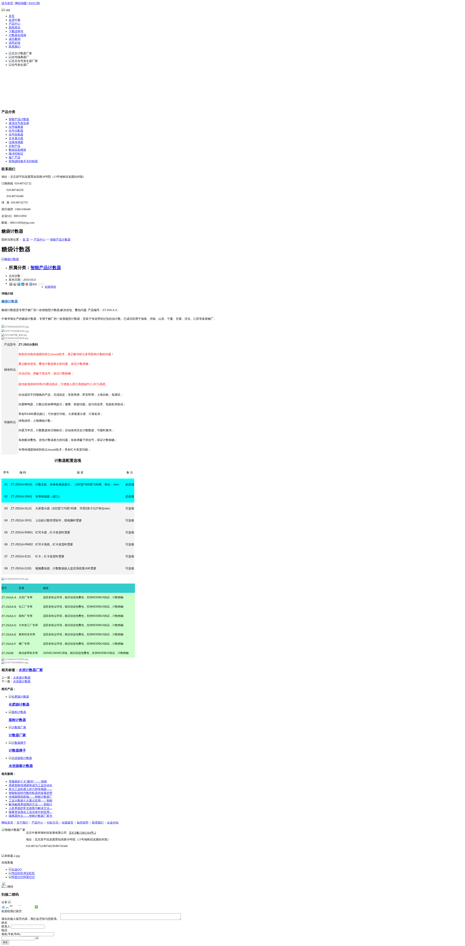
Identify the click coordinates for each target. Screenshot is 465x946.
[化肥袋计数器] (19, 696)
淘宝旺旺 (29, 873)
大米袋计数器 (22, 677)
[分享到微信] (36, 906)
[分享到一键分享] (7, 906)
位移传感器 (16, 142)
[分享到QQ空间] (11, 284)
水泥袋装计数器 (21, 766)
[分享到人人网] (23, 284)
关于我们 (22, 822)
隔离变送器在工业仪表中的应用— (30, 812)
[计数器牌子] (17, 742)
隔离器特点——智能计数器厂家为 (30, 815)
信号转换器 (16, 134)
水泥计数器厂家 (31, 670)
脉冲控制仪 (16, 153)
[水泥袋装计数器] (20, 758)
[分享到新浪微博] (15, 284)
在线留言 (67, 822)
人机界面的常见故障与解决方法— (30, 808)
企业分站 (113, 822)
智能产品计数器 (19, 119)
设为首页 (7, 3)
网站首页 (7, 822)
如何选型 (82, 822)
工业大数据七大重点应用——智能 (30, 800)
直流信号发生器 (19, 123)
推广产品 (14, 157)
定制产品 (14, 146)
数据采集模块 (17, 149)
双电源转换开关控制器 (23, 161)
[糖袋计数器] (10, 259)
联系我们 (14, 46)
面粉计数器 (17, 720)
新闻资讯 (14, 27)
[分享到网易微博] (27, 284)
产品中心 (14, 23)
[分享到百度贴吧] (23, 906)
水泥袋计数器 (22, 681)
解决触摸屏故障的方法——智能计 (30, 804)
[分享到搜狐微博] (28, 906)
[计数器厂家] (17, 727)
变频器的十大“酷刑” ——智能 (28, 781)
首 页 (26, 239)
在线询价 (50, 286)
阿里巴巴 (29, 877)
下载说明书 (16, 31)
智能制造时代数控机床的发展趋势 (30, 792)
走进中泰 (14, 19)
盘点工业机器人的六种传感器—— (30, 789)
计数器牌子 (17, 750)
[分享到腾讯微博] (19, 284)
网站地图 (21, 3)
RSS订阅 (34, 3)
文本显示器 (16, 138)
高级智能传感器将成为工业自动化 (30, 785)
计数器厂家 (17, 735)
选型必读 (14, 42)
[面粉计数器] (17, 712)
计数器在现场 (17, 35)
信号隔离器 (16, 126)
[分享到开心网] (19, 906)
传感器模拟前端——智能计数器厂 (30, 796)
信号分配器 (16, 130)
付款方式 (53, 822)
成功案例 (14, 39)
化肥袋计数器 (19, 704)
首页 (12, 16)
